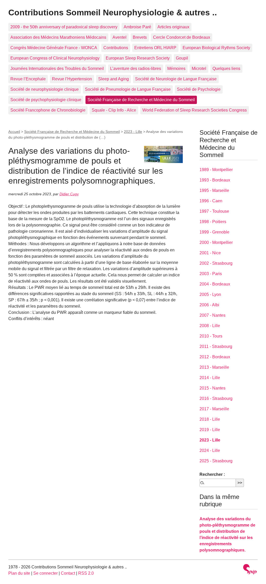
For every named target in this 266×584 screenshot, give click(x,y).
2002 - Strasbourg (216, 263)
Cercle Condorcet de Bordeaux (181, 37)
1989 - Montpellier (216, 169)
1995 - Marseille (214, 190)
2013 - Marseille (214, 367)
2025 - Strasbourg (216, 461)
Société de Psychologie (199, 89)
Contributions (115, 48)
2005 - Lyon (210, 294)
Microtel (199, 68)
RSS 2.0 (86, 573)
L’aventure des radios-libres (135, 68)
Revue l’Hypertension (72, 79)
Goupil (182, 58)
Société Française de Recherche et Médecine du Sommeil (141, 100)
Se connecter (45, 573)
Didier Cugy (69, 194)
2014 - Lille (210, 377)
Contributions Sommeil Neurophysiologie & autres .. (112, 12)
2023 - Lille (133, 131)
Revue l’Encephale (28, 79)
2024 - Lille (210, 450)
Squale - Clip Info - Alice (114, 110)
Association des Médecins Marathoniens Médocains (58, 37)
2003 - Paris (211, 273)
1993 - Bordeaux (215, 180)
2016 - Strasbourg (216, 398)
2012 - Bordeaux (215, 357)
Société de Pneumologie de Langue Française (128, 89)
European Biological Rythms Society (216, 48)
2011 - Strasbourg (216, 346)
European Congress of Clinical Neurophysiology (54, 58)
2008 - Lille (210, 325)
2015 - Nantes (212, 388)
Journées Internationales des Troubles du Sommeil (57, 68)
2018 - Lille (210, 419)
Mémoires (176, 68)
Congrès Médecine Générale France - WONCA (53, 48)
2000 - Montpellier (216, 242)
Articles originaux (173, 27)
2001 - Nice (210, 253)
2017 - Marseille (214, 409)
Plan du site (19, 573)
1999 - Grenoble (214, 232)
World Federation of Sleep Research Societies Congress (194, 110)
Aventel (119, 37)
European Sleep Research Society (138, 58)
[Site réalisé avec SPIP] (250, 570)
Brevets (140, 37)
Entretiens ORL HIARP (155, 48)
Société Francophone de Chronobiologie (47, 110)
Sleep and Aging (113, 79)
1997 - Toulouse (214, 211)
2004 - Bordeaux (215, 284)
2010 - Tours (211, 336)
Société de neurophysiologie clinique (44, 89)
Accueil (14, 131)
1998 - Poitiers (213, 221)
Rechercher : (212, 474)
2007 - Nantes (212, 315)
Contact (68, 573)
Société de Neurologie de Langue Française (176, 79)
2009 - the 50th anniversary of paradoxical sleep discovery (63, 27)
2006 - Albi (209, 305)
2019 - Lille (210, 429)
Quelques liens (226, 68)
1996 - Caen (211, 201)
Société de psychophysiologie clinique (45, 100)
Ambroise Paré (137, 27)
